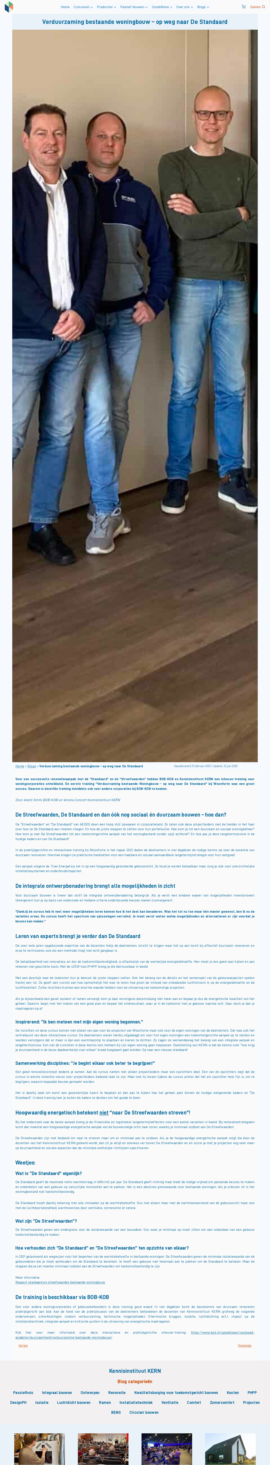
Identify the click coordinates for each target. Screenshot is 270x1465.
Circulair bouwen (144, 1412)
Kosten (233, 1393)
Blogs (31, 766)
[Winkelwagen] (243, 7)
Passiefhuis (23, 1393)
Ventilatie (169, 1402)
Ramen (105, 1402)
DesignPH (18, 1402)
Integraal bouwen (57, 1393)
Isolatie (42, 1402)
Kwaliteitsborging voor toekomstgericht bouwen (176, 1393)
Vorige (23, 1345)
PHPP (252, 1393)
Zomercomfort (222, 1402)
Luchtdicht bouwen (73, 1402)
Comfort (194, 1402)
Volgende (244, 1345)
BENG (116, 1412)
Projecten (251, 1402)
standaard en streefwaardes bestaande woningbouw (66, 1282)
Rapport (21, 1282)
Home (65, 7)
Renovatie (117, 1393)
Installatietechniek (136, 1402)
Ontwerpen (90, 1393)
